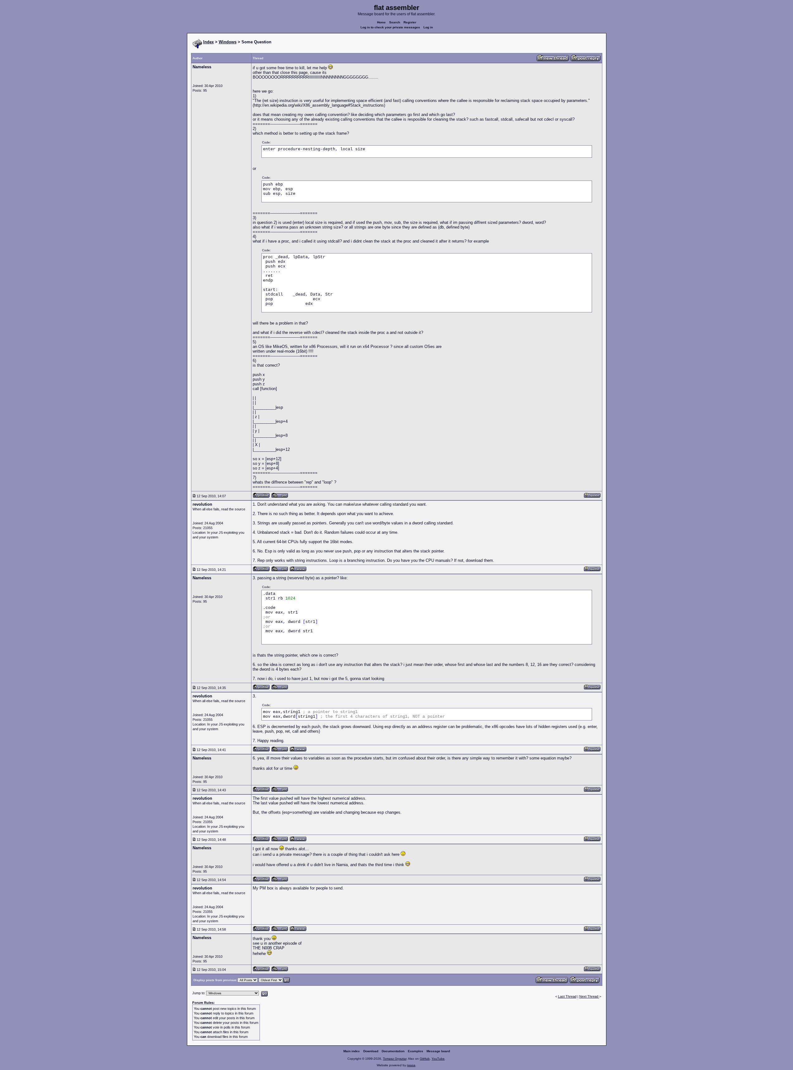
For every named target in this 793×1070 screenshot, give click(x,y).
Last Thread (567, 996)
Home (381, 22)
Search (394, 22)
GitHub (425, 1058)
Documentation (393, 1051)
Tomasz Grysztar (394, 1058)
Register (410, 22)
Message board (438, 1051)
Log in (428, 27)
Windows (227, 42)
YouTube (438, 1058)
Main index (351, 1051)
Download (370, 1051)
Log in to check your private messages (390, 27)
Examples (415, 1051)
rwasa (411, 1065)
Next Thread (589, 996)
